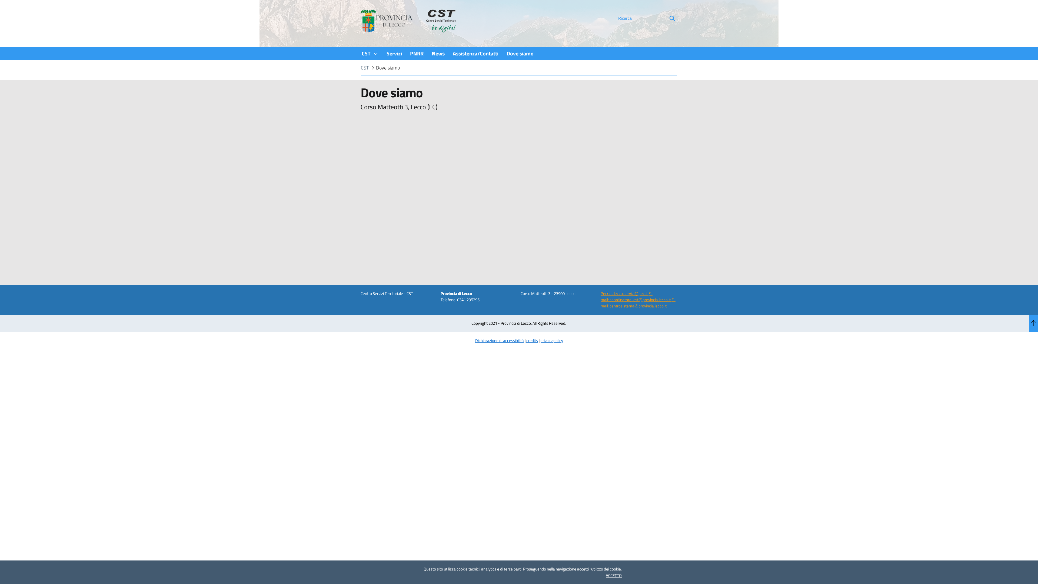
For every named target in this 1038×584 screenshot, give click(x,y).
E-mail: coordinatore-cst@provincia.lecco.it (636, 296)
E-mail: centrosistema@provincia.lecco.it (638, 303)
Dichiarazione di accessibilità (499, 340)
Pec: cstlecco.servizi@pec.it (624, 293)
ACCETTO (614, 575)
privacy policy (551, 340)
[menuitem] (370, 53)
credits (532, 340)
